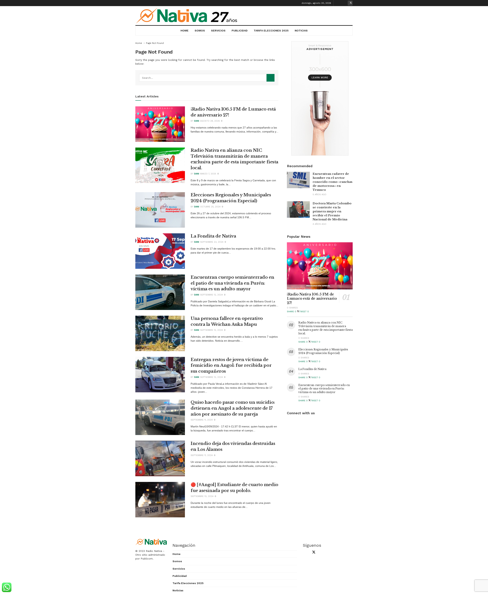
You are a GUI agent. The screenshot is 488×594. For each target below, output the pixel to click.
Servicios (218, 30)
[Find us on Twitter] (350, 3)
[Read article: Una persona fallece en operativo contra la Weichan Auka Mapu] (160, 333)
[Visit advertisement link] (320, 98)
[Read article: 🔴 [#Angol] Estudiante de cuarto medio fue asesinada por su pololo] (160, 499)
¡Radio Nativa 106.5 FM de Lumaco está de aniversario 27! (312, 298)
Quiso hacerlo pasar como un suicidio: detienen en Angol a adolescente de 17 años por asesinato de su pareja (233, 408)
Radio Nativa (154, 550)
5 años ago (319, 194)
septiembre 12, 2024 (211, 295)
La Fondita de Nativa (213, 236)
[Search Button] (270, 78)
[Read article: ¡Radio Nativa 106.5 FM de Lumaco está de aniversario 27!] (160, 124)
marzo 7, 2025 (208, 174)
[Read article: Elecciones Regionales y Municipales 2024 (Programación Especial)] (160, 210)
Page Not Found (155, 43)
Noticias (301, 30)
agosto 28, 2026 (210, 121)
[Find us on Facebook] (338, 3)
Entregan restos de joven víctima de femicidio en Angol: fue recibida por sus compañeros (231, 365)
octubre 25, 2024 (210, 206)
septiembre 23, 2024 (211, 242)
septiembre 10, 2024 (202, 496)
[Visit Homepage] (187, 15)
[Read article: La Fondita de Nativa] (160, 251)
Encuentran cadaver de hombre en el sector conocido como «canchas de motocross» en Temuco (332, 182)
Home (185, 30)
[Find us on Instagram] (344, 3)
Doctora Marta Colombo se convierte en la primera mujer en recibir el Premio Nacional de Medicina (332, 211)
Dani (196, 121)
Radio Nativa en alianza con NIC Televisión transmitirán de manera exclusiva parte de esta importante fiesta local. (325, 328)
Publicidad (240, 30)
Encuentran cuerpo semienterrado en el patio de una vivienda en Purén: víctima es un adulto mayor (232, 283)
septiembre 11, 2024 (202, 420)
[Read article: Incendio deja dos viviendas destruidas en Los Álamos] (160, 458)
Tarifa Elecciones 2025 (271, 30)
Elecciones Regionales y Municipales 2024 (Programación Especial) (323, 351)
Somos (200, 30)
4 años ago (319, 224)
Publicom (147, 558)
